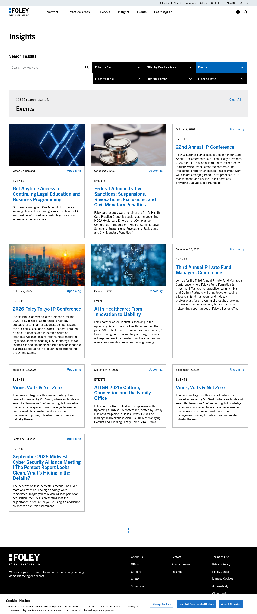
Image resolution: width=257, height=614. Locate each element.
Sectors (52, 12)
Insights (123, 12)
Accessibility (220, 586)
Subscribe (164, 3)
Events (142, 12)
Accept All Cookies (231, 604)
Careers (244, 3)
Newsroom (191, 3)
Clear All (235, 99)
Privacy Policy (221, 564)
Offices (203, 3)
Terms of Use (220, 557)
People (105, 12)
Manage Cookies (162, 604)
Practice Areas (79, 12)
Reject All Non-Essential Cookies (196, 604)
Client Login (219, 593)
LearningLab (163, 12)
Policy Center (220, 571)
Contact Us (216, 3)
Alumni (177, 3)
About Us (231, 3)
